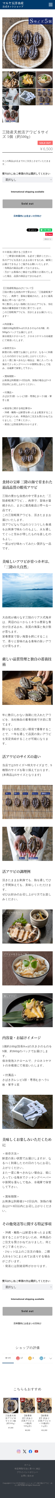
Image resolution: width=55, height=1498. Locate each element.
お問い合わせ (27, 1476)
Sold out (27, 203)
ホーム (27, 1465)
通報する (47, 239)
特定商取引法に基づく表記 (27, 1469)
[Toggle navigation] (51, 4)
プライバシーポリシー (27, 1472)
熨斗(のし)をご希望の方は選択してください (26, 173)
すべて (8, 1358)
